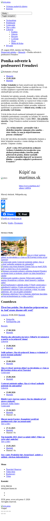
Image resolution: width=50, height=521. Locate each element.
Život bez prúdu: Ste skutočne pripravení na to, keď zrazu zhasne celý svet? (24, 308)
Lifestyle (9, 30)
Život (13, 41)
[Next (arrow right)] (5, 513)
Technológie (11, 20)
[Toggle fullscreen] (7, 511)
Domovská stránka (8, 52)
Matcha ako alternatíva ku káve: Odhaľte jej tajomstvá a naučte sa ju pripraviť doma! (25, 338)
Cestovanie (10, 25)
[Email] (25, 210)
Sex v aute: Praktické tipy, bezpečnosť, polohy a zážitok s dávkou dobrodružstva (22, 456)
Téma (8, 476)
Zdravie (14, 34)
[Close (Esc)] (2, 511)
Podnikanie (10, 23)
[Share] (5, 511)
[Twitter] (25, 206)
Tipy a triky (11, 27)
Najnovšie (10, 319)
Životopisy (18, 223)
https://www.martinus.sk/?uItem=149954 (29, 187)
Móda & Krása (17, 43)
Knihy (10, 223)
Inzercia (9, 9)
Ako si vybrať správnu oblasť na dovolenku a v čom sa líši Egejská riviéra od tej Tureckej (25, 369)
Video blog (10, 472)
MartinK (9, 81)
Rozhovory (10, 474)
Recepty (14, 36)
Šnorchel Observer (13, 469)
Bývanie (9, 46)
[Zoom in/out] (10, 511)
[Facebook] (25, 202)
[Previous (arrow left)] (2, 513)
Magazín (21, 52)
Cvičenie (14, 39)
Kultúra (14, 32)
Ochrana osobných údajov (16, 6)
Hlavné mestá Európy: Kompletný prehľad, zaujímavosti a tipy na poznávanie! (20, 420)
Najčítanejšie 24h (13, 322)
